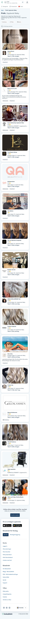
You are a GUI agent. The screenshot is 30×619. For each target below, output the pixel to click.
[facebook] (9, 608)
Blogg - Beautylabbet (8, 571)
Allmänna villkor (7, 599)
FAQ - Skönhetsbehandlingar (10, 574)
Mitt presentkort (7, 554)
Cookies (5, 597)
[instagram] (4, 608)
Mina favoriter (6, 551)
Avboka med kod (7, 560)
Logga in (5, 546)
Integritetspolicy (7, 594)
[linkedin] (7, 608)
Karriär (4, 580)
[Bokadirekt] (2, 2)
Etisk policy (6, 591)
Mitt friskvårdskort (8, 557)
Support (5, 582)
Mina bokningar (7, 549)
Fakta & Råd (6, 577)
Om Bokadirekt (7, 568)
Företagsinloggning (15, 534)
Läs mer (6, 534)
